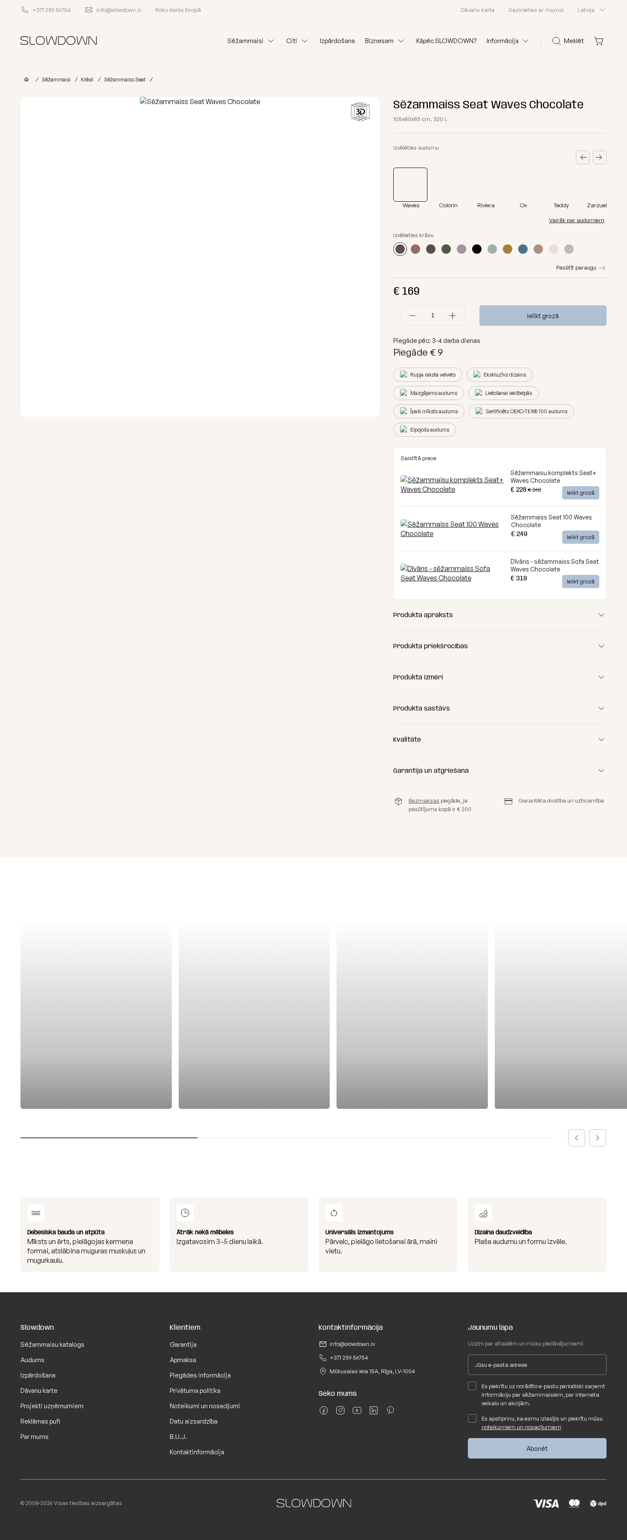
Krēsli (87, 79)
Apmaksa (183, 1360)
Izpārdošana (337, 41)
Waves (411, 205)
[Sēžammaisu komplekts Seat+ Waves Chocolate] (452, 489)
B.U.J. (178, 1437)
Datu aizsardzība (194, 1421)
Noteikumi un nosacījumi (205, 1406)
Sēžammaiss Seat (124, 79)
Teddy (561, 205)
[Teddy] (562, 185)
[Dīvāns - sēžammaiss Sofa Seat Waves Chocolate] (452, 578)
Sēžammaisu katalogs (52, 1344)
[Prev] (582, 157)
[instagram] (340, 1413)
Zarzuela (598, 205)
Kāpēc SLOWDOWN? (446, 41)
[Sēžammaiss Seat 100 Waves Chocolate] (452, 533)
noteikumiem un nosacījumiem (521, 1427)
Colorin (448, 205)
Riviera (486, 205)
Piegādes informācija (200, 1375)
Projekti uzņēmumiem (52, 1406)
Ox (523, 205)
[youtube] (357, 1413)
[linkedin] (374, 1413)
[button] (576, 1137)
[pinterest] (390, 1413)
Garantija (183, 1344)
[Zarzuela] (599, 185)
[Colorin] (449, 185)
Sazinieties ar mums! (536, 9)
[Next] (600, 157)
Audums (32, 1360)
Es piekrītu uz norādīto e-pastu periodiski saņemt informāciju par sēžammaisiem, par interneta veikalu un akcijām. (543, 1395)
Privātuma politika (195, 1390)
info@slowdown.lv (352, 1343)
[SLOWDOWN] (24, 79)
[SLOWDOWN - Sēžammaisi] (58, 40)
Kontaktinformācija (197, 1452)
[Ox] (524, 185)
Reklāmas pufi (40, 1421)
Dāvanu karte (478, 9)
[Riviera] (487, 185)
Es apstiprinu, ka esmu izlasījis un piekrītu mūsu (542, 1422)
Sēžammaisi (56, 79)
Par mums (34, 1437)
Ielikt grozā (543, 316)
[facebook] (324, 1413)
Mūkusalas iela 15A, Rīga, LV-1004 (372, 1371)
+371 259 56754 (349, 1357)
